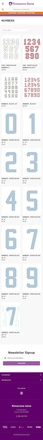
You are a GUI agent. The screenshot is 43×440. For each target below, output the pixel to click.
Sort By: (5, 30)
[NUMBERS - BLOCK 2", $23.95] (32, 87)
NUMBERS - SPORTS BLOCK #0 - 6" (10, 141)
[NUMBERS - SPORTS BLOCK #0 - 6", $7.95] (11, 123)
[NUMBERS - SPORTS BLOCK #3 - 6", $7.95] (32, 162)
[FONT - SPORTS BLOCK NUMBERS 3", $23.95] (11, 49)
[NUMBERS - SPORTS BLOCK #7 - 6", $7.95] (32, 239)
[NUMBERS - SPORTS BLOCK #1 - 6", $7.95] (32, 123)
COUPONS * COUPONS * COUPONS (21, 13)
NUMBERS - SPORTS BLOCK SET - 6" (10, 334)
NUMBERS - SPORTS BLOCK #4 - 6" (10, 218)
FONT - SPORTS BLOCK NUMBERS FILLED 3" (30, 66)
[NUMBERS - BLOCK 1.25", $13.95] (11, 87)
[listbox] (18, 30)
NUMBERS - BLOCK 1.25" (9, 104)
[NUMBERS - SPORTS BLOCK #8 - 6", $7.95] (11, 277)
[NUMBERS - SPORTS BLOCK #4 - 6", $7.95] (11, 200)
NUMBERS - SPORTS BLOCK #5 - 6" (31, 218)
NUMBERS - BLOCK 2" (29, 104)
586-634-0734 (22, 416)
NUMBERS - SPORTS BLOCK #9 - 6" (31, 295)
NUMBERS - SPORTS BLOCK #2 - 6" (10, 180)
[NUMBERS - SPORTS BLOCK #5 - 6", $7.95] (32, 200)
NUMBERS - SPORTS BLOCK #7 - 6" (31, 257)
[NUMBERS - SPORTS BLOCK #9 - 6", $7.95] (32, 277)
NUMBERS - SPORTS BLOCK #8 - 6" (10, 295)
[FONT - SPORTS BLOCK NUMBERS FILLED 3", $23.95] (32, 49)
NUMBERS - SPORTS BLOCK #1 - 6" (31, 141)
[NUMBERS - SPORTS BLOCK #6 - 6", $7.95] (11, 239)
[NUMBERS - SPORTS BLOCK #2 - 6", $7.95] (11, 162)
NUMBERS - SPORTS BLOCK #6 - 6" (10, 257)
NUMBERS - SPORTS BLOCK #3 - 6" (31, 180)
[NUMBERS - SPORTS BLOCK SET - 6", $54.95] (11, 316)
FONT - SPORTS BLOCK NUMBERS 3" (9, 66)
